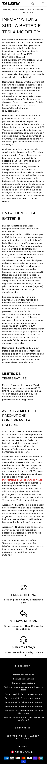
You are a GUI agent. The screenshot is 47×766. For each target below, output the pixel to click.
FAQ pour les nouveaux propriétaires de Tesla (23, 688)
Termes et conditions (23, 675)
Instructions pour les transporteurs (22, 480)
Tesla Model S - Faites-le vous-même (23, 694)
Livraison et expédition (23, 683)
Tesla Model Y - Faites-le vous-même (23, 706)
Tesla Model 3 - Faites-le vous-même (23, 698)
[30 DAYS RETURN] (23, 614)
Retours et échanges (23, 679)
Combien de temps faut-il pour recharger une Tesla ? (23, 718)
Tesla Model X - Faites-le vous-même (23, 702)
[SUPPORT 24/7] (23, 640)
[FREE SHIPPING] (23, 588)
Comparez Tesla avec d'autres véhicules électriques (23, 711)
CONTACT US (23, 728)
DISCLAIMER (23, 666)
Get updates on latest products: (23, 737)
